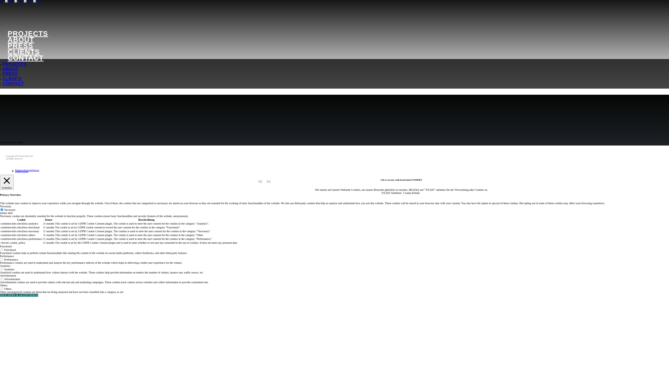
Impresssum (21, 171)
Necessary (10, 209)
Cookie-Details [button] (411, 192)
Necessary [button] (5, 206)
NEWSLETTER (15, 151)
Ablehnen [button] (396, 192)
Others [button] (3, 285)
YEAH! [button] (385, 192)
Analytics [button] (5, 265)
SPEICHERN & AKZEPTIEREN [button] (19, 295)
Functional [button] (6, 246)
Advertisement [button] (8, 275)
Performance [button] (7, 256)
